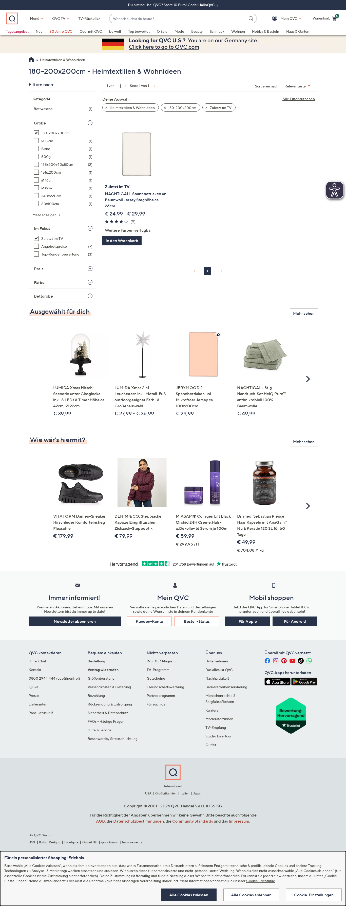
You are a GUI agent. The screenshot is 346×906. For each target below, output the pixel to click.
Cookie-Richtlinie (260, 881)
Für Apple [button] (248, 621)
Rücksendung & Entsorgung (110, 704)
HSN (32, 842)
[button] (281, 18)
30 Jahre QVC (61, 31)
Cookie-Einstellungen (314, 894)
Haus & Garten (297, 31)
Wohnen (238, 31)
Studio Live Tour (218, 736)
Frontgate (71, 842)
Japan (197, 793)
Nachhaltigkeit (217, 678)
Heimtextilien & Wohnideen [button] (132, 107)
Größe (40, 122)
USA (148, 793)
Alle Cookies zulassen (188, 894)
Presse (34, 695)
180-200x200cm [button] (181, 107)
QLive (34, 687)
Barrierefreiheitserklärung (226, 687)
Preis (38, 268)
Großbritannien (166, 793)
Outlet (210, 744)
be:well (115, 31)
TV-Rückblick (89, 18)
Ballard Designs (49, 842)
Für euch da (156, 704)
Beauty (197, 31)
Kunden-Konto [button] (149, 621)
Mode (179, 31)
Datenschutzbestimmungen (138, 821)
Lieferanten (38, 704)
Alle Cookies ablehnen (251, 894)
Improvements (132, 842)
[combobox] (177, 18)
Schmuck (217, 31)
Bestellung (96, 661)
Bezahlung (96, 695)
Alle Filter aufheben (298, 99)
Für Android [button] (295, 621)
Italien (185, 793)
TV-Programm (158, 669)
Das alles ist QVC (219, 669)
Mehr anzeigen (44, 215)
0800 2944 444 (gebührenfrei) (54, 678)
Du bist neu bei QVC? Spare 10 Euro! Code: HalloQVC (172, 5)
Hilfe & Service (99, 730)
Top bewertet (139, 31)
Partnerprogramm (161, 695)
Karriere (212, 710)
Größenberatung (101, 678)
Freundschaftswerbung (165, 687)
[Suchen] (252, 18)
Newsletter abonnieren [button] (75, 621)
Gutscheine (156, 678)
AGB (100, 821)
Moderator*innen (219, 719)
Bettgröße (43, 296)
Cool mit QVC (91, 31)
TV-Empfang (215, 727)
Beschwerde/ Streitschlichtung (113, 738)
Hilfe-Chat (37, 661)
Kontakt (35, 669)
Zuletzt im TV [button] (220, 107)
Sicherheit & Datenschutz (108, 713)
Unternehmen (216, 661)
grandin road (109, 842)
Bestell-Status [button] (197, 621)
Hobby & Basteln (265, 31)
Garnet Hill (89, 842)
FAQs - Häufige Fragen (106, 721)
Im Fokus (42, 228)
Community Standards (192, 821)
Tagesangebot (17, 31)
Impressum (239, 821)
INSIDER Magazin (161, 661)
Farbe (39, 282)
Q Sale (162, 31)
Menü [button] (34, 18)
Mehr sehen (304, 313)
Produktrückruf (41, 713)
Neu (39, 31)
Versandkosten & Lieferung (109, 687)
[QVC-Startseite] (31, 60)
